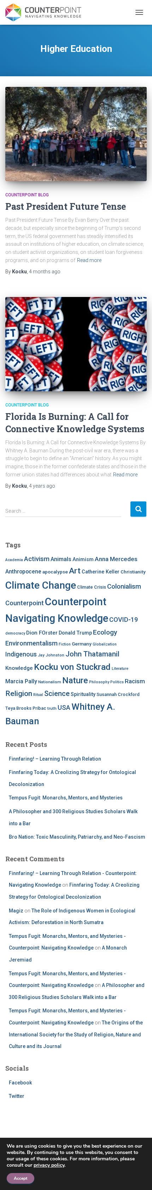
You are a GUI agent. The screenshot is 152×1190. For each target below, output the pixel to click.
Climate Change (40, 585)
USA (64, 707)
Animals (61, 559)
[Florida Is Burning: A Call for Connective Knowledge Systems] (76, 344)
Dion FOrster (42, 633)
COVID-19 (123, 619)
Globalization (105, 644)
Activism (36, 559)
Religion (18, 693)
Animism (83, 559)
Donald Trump (75, 633)
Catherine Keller (100, 572)
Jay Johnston (51, 655)
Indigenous (21, 654)
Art (75, 571)
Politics (117, 682)
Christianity (133, 572)
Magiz (16, 911)
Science (57, 693)
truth (52, 708)
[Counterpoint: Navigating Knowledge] (46, 12)
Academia (14, 560)
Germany (82, 644)
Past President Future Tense (65, 206)
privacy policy (49, 1165)
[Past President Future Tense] (76, 134)
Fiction (65, 644)
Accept (20, 1178)
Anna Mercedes (116, 559)
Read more (89, 260)
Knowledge (19, 668)
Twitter (16, 1096)
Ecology (105, 632)
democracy (15, 633)
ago (44, 271)
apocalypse (55, 572)
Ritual (38, 694)
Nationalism (49, 681)
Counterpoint (24, 603)
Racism (135, 681)
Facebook (20, 1082)
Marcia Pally (21, 681)
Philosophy (99, 682)
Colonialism (124, 586)
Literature (120, 668)
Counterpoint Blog (27, 194)
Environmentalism (31, 643)
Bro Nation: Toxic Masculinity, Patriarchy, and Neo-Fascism (77, 837)
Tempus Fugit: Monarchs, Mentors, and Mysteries (66, 798)
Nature (75, 680)
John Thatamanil (92, 654)
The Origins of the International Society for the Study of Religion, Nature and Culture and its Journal (76, 1034)
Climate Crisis (91, 587)
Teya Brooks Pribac (25, 708)
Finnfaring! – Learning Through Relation (55, 759)
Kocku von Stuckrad (72, 667)
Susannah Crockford (118, 694)
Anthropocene (23, 571)
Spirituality (83, 694)
